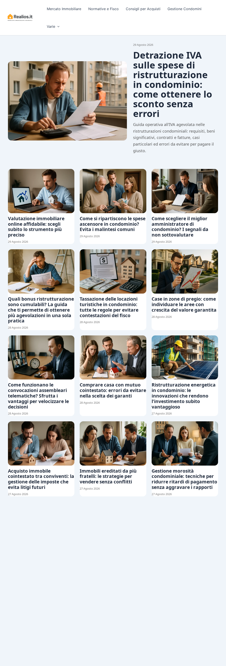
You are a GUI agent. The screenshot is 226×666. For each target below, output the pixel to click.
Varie (51, 26)
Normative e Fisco (103, 9)
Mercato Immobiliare (64, 9)
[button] (57, 26)
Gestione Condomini (185, 9)
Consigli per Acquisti (143, 9)
